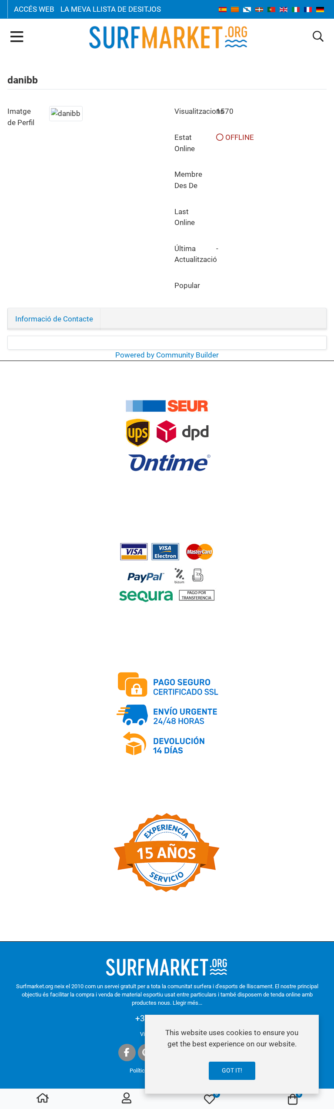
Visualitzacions (191, 111)
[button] (318, 37)
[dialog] (232, 1054)
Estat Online (184, 142)
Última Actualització (191, 254)
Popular (187, 285)
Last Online (184, 217)
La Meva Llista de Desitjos (110, 9)
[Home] (42, 1099)
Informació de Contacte (54, 318)
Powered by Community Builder (167, 355)
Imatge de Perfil (20, 116)
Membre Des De (188, 179)
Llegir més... (187, 1003)
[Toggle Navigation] (16, 37)
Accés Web (34, 9)
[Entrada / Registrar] (126, 1099)
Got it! (232, 1070)
